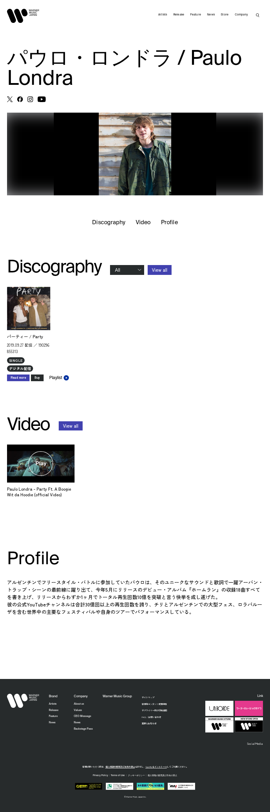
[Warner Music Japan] (23, 701)
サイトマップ (148, 697)
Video (143, 223)
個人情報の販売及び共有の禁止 (120, 766)
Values (78, 710)
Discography (108, 223)
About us (79, 704)
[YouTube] (42, 99)
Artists (162, 14)
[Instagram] (30, 99)
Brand (53, 696)
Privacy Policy (100, 775)
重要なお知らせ (149, 723)
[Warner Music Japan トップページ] (23, 16)
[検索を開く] (257, 15)
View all (159, 269)
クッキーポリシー (136, 775)
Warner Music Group (117, 696)
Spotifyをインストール (156, 766)
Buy (37, 377)
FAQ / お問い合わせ (151, 717)
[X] (10, 99)
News (211, 14)
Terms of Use (118, 775)
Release (179, 14)
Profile (169, 223)
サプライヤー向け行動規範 (154, 710)
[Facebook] (20, 99)
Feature (195, 14)
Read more (18, 377)
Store (225, 14)
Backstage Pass (83, 729)
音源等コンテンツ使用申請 (154, 704)
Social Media (255, 743)
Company (241, 14)
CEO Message (82, 716)
